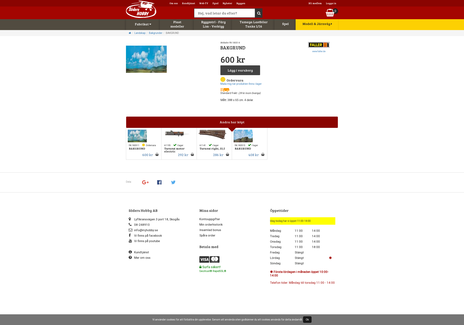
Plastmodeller (177, 24)
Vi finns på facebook (148, 235)
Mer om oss (142, 257)
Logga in (331, 3)
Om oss (173, 3)
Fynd (215, 3)
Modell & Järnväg (317, 24)
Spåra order (207, 235)
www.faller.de (319, 51)
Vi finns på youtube (147, 241)
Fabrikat (142, 24)
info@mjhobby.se (146, 230)
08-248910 (142, 225)
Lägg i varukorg (240, 70)
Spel (285, 24)
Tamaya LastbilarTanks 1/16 (254, 24)
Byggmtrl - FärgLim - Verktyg (213, 24)
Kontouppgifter (209, 219)
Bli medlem (315, 3)
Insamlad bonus (210, 230)
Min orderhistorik (211, 224)
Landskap (140, 33)
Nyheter (227, 3)
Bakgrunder (155, 33)
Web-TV (203, 3)
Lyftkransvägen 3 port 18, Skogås (157, 219)
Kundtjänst (188, 3)
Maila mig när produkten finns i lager (241, 83)
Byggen (240, 3)
